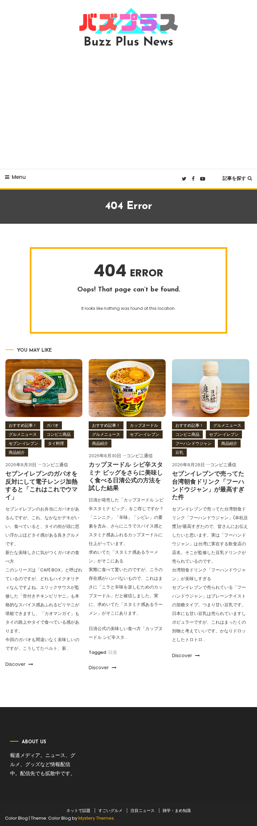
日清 (112, 652)
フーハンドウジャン (193, 443)
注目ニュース (143, 810)
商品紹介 (17, 452)
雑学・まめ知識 (177, 810)
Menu (19, 177)
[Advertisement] (128, 108)
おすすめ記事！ (23, 425)
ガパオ (53, 425)
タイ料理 (56, 443)
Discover (16, 664)
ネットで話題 (78, 810)
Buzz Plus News (128, 43)
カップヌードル (144, 425)
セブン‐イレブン (23, 443)
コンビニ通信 (55, 465)
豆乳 (179, 452)
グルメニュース (23, 434)
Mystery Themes (96, 818)
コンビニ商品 (59, 434)
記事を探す (234, 178)
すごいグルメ (110, 810)
